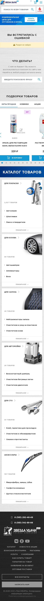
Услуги (14, 554)
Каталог (11, 547)
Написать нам (22, 584)
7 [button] (27, 163)
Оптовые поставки (22, 569)
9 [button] (35, 163)
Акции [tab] (37, 104)
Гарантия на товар (22, 562)
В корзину (17, 158)
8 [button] (31, 163)
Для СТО (8, 400)
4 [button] (14, 163)
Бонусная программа (15, 550)
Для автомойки (12, 346)
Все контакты (22, 577)
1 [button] (2, 163)
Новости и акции (28, 547)
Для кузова (10, 238)
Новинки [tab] (24, 104)
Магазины (35, 550)
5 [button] (18, 163)
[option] (16, 135)
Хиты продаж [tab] (9, 104)
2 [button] (6, 163)
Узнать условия (31, 19)
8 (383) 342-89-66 (23, 523)
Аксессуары (10, 455)
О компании (27, 554)
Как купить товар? (22, 558)
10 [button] (39, 163)
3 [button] (10, 163)
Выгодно (40, 8)
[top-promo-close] (40, 19)
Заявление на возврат (22, 565)
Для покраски (11, 183)
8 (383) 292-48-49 (23, 517)
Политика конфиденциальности (22, 596)
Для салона (10, 292)
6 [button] (23, 163)
